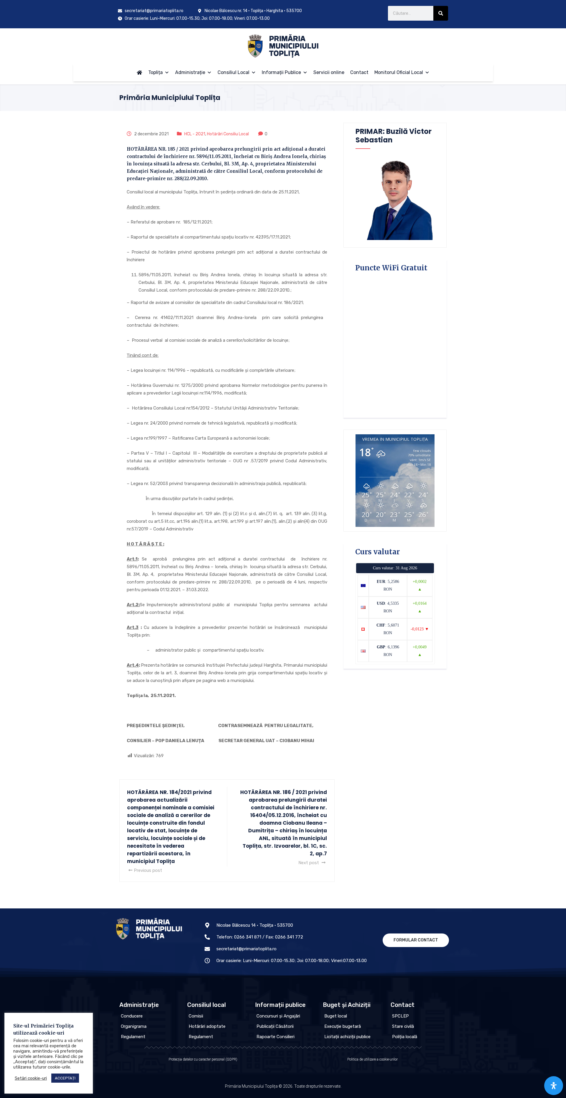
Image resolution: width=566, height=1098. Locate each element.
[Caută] (440, 13)
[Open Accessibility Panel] (553, 1085)
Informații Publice (281, 72)
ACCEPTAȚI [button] (65, 1078)
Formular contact (416, 940)
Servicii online (328, 72)
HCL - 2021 (194, 134)
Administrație (190, 72)
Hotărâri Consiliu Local (228, 134)
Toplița (155, 72)
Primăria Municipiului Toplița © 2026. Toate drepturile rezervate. (283, 1086)
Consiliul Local (233, 72)
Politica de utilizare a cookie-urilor (372, 1059)
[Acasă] (139, 72)
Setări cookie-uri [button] (31, 1078)
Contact (359, 72)
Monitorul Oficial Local (398, 72)
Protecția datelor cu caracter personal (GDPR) (203, 1059)
